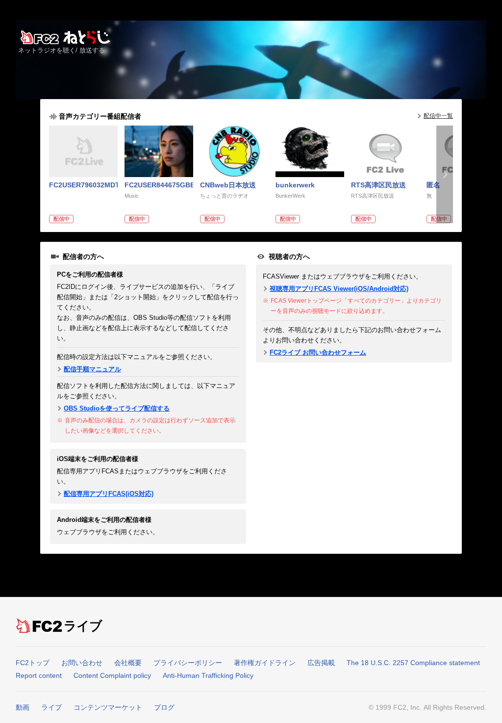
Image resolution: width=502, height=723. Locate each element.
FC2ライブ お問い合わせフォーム (318, 352)
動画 (22, 707)
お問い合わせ (81, 663)
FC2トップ (33, 663)
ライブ (83, 626)
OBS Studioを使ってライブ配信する (117, 408)
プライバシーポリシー (187, 663)
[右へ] (444, 174)
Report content (39, 675)
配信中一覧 (438, 116)
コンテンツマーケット (108, 707)
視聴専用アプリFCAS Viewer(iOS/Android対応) (339, 288)
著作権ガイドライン (265, 663)
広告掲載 (321, 663)
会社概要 (128, 663)
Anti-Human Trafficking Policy (208, 675)
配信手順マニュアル (92, 369)
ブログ (164, 707)
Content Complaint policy (112, 675)
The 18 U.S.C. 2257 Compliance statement (413, 663)
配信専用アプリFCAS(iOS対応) (108, 494)
